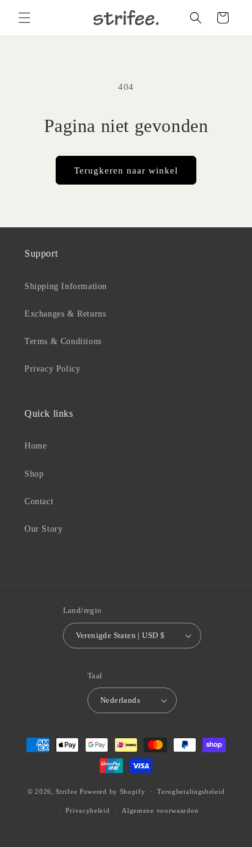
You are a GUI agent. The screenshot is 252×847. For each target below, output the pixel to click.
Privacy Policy (52, 368)
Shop (33, 474)
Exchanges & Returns (65, 313)
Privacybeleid (87, 810)
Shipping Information (65, 286)
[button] (24, 17)
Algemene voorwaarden (160, 810)
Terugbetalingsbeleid (190, 791)
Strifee (66, 791)
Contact (38, 501)
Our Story (43, 529)
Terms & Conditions (63, 341)
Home (35, 445)
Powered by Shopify (113, 791)
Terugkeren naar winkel (126, 170)
